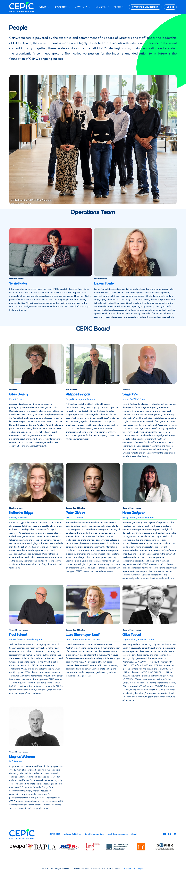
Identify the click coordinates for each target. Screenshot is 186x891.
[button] (44, 7)
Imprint (141, 868)
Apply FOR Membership (145, 7)
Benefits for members (94, 833)
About (134, 833)
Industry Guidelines (72, 833)
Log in (170, 7)
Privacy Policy (129, 868)
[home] (21, 7)
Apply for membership (118, 833)
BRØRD (112, 868)
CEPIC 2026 (54, 833)
